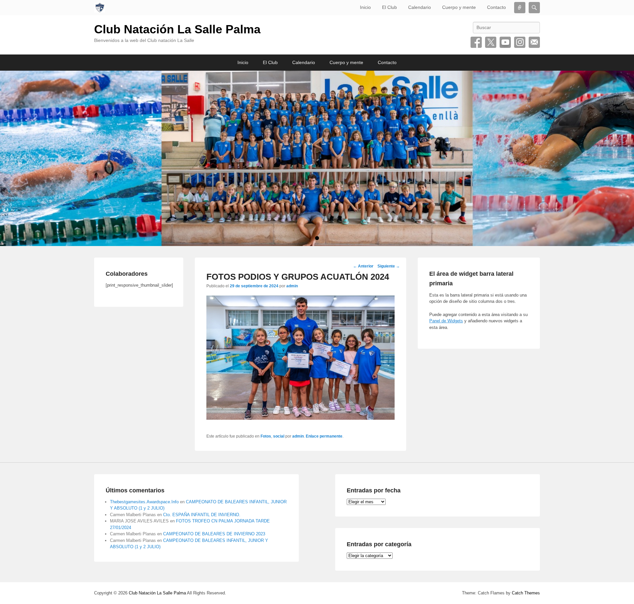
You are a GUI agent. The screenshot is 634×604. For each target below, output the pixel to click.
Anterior (363, 266)
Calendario (419, 7)
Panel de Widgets (446, 320)
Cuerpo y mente (459, 7)
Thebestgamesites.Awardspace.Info (144, 501)
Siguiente (388, 266)
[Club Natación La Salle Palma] (99, 7)
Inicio (365, 7)
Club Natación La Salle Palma (177, 29)
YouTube (505, 42)
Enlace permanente (324, 436)
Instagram (519, 42)
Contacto (496, 7)
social (278, 436)
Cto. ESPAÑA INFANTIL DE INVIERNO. (201, 514)
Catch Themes (526, 592)
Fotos (266, 436)
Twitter (490, 42)
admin (292, 286)
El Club (389, 7)
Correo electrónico (534, 42)
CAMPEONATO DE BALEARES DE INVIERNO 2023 (214, 533)
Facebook (476, 42)
